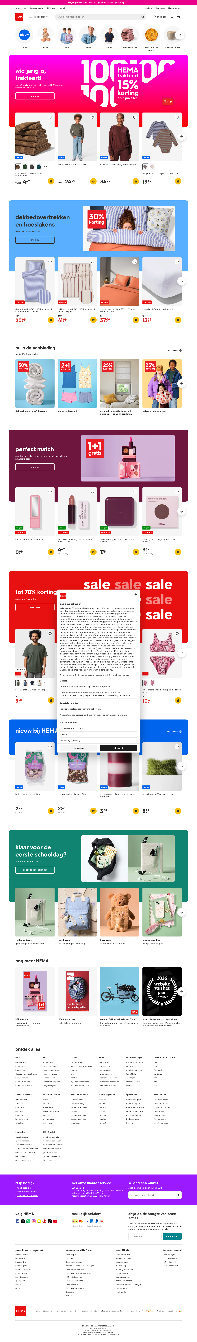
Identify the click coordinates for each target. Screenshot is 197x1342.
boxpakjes (20, 1070)
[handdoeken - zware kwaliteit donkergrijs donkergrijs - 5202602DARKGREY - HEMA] (32, 166)
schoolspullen (21, 1100)
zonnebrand (103, 1115)
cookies (130, 1311)
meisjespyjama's (50, 1074)
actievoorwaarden (124, 1281)
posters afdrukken (162, 1107)
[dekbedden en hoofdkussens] (35, 387)
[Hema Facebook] (17, 1221)
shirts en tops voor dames (82, 1066)
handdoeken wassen (52, 1148)
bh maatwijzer (49, 1160)
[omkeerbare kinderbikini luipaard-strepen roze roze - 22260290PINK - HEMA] (145, 683)
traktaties (158, 1074)
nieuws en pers (122, 1266)
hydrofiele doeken (23, 1085)
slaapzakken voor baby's (26, 1074)
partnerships (121, 1288)
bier (155, 1085)
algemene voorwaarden (112, 1311)
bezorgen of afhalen (27, 1191)
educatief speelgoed (135, 1107)
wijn (155, 1082)
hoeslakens (131, 1066)
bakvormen (48, 1123)
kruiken (101, 1111)
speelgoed (75, 1123)
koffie (156, 1078)
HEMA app (71, 1254)
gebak (156, 1062)
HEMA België (169, 1254)
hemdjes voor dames (80, 1085)
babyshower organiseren (26, 1152)
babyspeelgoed (133, 1103)
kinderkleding (49, 1062)
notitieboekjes (21, 1115)
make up (102, 1100)
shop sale (35, 607)
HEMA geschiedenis (124, 1269)
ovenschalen (48, 1119)
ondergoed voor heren (108, 1078)
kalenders (19, 1107)
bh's (72, 1074)
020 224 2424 (78, 1188)
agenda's (19, 1103)
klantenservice (122, 1277)
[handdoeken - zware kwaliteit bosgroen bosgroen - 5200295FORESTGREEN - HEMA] (25, 166)
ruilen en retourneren (27, 1195)
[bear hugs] (119, 916)
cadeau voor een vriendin (26, 1148)
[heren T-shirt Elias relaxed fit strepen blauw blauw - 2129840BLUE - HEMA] (25, 683)
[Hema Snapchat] (39, 1221)
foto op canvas (160, 1119)
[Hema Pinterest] (44, 1221)
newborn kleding (22, 1082)
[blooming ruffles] (162, 916)
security (74, 1311)
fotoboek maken (161, 1100)
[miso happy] (77, 916)
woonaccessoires (133, 1082)
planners (19, 1111)
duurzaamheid (122, 1262)
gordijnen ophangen (52, 1141)
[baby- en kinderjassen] (162, 387)
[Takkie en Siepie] (35, 916)
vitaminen (102, 1119)
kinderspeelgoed (133, 1100)
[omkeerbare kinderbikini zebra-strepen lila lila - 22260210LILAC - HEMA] (152, 683)
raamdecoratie (21, 1277)
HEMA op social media (76, 1269)
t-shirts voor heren (106, 1074)
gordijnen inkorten (51, 1152)
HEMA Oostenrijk (170, 1266)
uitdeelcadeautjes (79, 1107)
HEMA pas (70, 1258)
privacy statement (44, 1311)
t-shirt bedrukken (161, 1123)
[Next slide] (181, 136)
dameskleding (77, 1062)
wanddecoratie (160, 1115)
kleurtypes (20, 1156)
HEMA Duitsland (170, 1258)
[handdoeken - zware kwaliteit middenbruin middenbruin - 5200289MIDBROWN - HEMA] (18, 166)
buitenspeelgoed (134, 1115)
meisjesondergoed (51, 1070)
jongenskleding (50, 1078)
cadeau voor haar (78, 1115)
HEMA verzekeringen (75, 1288)
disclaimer (61, 1311)
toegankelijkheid (89, 1311)
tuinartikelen (131, 1074)
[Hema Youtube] (55, 1221)
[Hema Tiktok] (50, 1221)
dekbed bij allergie (51, 1156)
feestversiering (77, 1103)
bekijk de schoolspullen (98, 866)
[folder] (35, 997)
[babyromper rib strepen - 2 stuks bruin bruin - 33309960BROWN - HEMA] (145, 166)
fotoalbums (20, 1123)
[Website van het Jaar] (162, 997)
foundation (103, 1103)
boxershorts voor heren (108, 1082)
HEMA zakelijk (122, 1273)
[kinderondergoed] (77, 387)
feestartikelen (77, 1100)
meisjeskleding (49, 1066)
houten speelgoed (134, 1111)
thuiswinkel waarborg (166, 1311)
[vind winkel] (177, 1195)
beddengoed (21, 1266)
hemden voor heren (107, 1085)
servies (46, 1100)
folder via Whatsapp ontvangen (80, 1266)
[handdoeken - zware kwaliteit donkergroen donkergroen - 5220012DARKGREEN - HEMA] (39, 166)
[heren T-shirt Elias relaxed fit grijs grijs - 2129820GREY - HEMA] (18, 683)
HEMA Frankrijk (169, 1262)
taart (156, 1066)
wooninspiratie (21, 1137)
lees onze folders (74, 1262)
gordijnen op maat (134, 1070)
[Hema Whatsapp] (28, 1221)
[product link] (35, 137)
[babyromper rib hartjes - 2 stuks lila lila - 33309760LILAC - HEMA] (152, 166)
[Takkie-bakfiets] (119, 997)
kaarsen (129, 1085)
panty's (74, 1078)
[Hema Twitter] (23, 1221)
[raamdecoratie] (119, 387)
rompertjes (20, 1066)
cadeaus (74, 1111)
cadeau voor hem (78, 1119)
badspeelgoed (132, 1119)
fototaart (158, 1070)
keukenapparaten (51, 1111)
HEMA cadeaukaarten (76, 1281)
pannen (46, 1115)
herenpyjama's (104, 1070)
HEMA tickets (72, 1284)
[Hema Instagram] (34, 1221)
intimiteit (102, 1123)
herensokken (104, 1066)
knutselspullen (21, 1119)
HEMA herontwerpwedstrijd (78, 1273)
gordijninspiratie (22, 1141)
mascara (102, 1107)
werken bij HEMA (123, 1258)
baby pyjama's (21, 1078)
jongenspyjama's (50, 1085)
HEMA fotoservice (74, 1277)
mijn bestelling (24, 1188)
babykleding (20, 1062)
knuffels (129, 1123)
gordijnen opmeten (51, 1137)
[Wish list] (172, 17)
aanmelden (172, 1236)
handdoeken (21, 1273)
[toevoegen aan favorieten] (50, 117)
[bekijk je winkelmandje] (178, 17)
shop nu (98, 91)
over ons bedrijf (123, 1254)
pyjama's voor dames (80, 1082)
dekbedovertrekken (135, 1062)
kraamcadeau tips (23, 1160)
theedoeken (48, 1107)
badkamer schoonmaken (54, 1145)
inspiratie (70, 1292)
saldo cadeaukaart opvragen (128, 1284)
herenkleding (104, 1062)
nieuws (69, 1296)
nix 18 (141, 1311)
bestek (46, 1103)
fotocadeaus (159, 1111)
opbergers (130, 1078)
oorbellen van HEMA (24, 1145)
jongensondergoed (51, 1082)
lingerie (74, 1070)
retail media (121, 1292)
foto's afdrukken (161, 1103)
